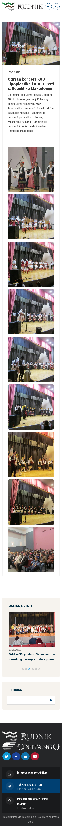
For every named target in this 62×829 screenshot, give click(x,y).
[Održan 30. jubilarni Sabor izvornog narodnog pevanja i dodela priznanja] (31, 629)
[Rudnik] (22, 6)
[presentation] (8, 669)
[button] (23, 669)
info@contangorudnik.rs (32, 772)
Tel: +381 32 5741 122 (29, 784)
